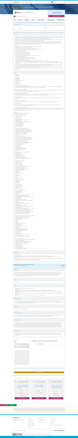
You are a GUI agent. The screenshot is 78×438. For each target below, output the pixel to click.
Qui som (29, 417)
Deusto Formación (30, 12)
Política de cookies (30, 420)
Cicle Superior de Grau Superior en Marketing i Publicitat (22, 387)
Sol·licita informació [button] (56, 16)
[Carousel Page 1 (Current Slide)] (38, 401)
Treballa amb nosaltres (31, 423)
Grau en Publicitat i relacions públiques (39, 386)
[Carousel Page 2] (39, 401)
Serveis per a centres (42, 417)
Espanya (15, 430)
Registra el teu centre (42, 420)
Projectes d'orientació (53, 420)
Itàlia (23, 430)
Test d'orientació (53, 417)
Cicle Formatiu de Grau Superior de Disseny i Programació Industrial (56, 387)
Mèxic (25, 430)
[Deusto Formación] (18, 12)
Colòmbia (21, 430)
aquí (52, 434)
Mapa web (29, 426)
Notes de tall (52, 423)
